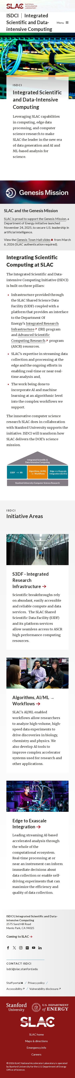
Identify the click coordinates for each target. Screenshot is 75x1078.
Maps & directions (36, 1041)
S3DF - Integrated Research (30, 580)
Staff (13, 982)
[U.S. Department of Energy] (49, 1007)
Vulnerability (43, 988)
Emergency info (36, 1047)
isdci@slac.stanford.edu (22, 969)
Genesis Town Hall (33, 239)
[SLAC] (37, 1022)
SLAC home (36, 1034)
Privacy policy (36, 982)
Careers (36, 1054)
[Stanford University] (16, 1007)
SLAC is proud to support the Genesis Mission (35, 219)
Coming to (17, 936)
